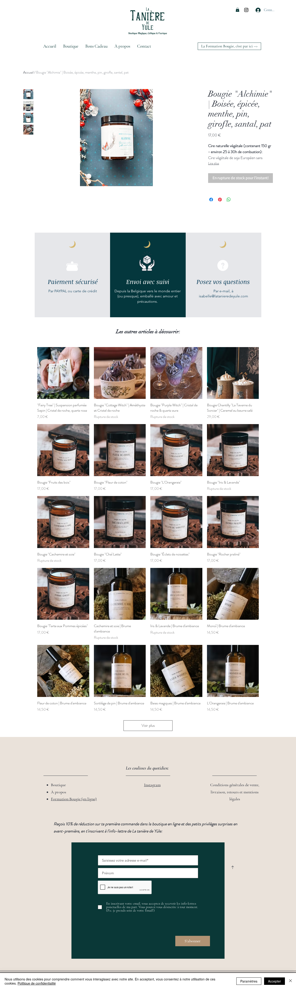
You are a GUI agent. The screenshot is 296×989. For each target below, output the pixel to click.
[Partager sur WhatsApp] (228, 199)
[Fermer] (290, 981)
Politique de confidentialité (37, 983)
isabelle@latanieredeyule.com (223, 296)
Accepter (274, 981)
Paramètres (248, 981)
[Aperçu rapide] (63, 373)
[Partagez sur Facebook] (211, 199)
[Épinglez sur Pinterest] (220, 199)
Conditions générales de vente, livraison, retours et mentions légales (234, 791)
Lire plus (213, 163)
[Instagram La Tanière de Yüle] (246, 10)
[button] (237, 9)
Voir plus (148, 725)
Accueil (28, 72)
